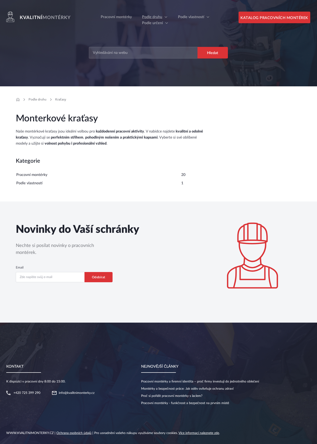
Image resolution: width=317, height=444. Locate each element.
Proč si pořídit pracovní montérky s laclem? (171, 396)
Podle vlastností (191, 17)
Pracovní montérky (31, 175)
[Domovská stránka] (18, 99)
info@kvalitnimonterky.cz (76, 393)
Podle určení (152, 23)
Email (19, 267)
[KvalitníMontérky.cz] (39, 17)
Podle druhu (152, 17)
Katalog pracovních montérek (274, 18)
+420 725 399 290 (26, 393)
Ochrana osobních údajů (73, 433)
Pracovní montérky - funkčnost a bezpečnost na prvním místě (185, 403)
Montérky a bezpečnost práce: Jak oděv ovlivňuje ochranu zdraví (187, 388)
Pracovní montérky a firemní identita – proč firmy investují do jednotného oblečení (200, 381)
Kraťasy (60, 99)
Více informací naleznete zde (198, 433)
